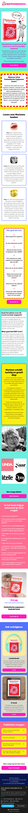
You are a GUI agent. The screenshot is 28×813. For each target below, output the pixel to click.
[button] (14, 809)
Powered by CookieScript (14, 811)
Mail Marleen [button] (14, 496)
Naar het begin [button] (14, 768)
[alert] (14, 799)
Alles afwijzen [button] (21, 806)
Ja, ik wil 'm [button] (14, 65)
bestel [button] (14, 670)
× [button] (26, 787)
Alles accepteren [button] (7, 806)
